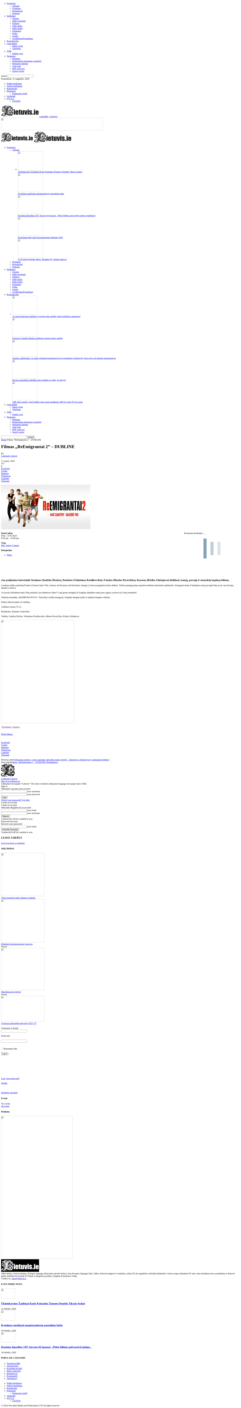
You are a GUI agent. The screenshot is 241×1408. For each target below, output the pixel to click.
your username (33, 791)
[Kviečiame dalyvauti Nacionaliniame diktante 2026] (30, 235)
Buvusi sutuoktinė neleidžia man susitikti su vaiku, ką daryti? (39, 380)
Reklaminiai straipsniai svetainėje (26, 61)
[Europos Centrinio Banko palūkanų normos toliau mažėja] (24, 336)
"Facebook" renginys (10, 727)
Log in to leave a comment (13, 843)
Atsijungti (11, 96)
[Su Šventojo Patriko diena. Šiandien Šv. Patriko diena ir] (30, 257)
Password (5, 1036)
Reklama (16, 58)
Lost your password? (10, 1078)
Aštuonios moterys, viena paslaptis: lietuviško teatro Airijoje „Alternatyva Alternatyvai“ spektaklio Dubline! (62, 760)
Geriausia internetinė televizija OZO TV (19, 1023)
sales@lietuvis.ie (19, 1278)
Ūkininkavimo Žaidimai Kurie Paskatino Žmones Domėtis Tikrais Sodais (50, 172)
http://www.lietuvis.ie (10, 781)
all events (5, 1106)
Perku (14, 33)
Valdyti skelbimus (14, 86)
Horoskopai (17, 11)
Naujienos (11, 3)
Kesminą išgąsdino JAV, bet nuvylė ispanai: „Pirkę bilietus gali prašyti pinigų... (46, 1347)
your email (31, 810)
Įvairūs (15, 36)
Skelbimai (11, 16)
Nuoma (15, 18)
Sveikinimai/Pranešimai (22, 38)
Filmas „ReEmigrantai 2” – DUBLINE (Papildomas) (34, 762)
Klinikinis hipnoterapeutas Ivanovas (17, 944)
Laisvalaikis (12, 43)
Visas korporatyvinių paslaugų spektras (18, 898)
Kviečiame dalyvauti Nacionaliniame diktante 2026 (40, 237)
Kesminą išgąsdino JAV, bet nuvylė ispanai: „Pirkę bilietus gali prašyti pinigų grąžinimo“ (57, 215)
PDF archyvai (18, 68)
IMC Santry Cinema (10, 545)
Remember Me (10, 1049)
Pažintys (16, 23)
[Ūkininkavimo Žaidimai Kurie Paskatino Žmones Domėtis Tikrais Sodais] (30, 169)
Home (4, 440)
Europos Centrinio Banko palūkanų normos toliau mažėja (37, 338)
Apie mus (16, 66)
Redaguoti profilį (19, 93)
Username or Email (9, 1028)
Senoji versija (18, 71)
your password (33, 794)
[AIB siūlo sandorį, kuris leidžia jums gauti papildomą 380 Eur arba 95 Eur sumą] (24, 399)
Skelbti (4, 1083)
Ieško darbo (17, 28)
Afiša (9, 51)
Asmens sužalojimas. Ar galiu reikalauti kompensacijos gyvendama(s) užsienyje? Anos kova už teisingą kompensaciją (64, 358)
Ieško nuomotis (19, 21)
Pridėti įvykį (17, 53)
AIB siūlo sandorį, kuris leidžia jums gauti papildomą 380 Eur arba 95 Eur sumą (47, 402)
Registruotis (12, 88)
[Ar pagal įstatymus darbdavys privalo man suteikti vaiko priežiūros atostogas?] (24, 314)
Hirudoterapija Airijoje (11, 992)
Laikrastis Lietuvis (9, 456)
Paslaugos (16, 31)
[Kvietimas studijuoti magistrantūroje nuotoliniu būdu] (30, 191)
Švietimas (16, 8)
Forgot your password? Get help (15, 800)
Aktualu (15, 6)
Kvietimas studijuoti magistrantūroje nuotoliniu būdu (41, 194)
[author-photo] (8, 776)
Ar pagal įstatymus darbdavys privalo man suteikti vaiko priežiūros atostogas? (46, 316)
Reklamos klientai (20, 63)
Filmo (9, 555)
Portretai (16, 13)
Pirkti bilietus (7, 734)
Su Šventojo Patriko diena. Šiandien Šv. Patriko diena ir (42, 259)
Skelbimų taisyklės (9, 1093)
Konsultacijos (13, 41)
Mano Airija (17, 46)
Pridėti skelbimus (14, 83)
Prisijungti (11, 91)
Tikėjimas (16, 48)
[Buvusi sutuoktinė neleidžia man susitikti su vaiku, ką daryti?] (24, 377)
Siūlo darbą (17, 26)
